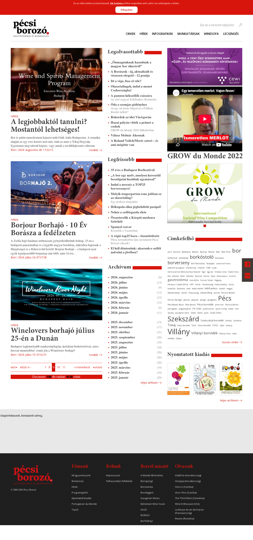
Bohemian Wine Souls (153, 504)
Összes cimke (230, 342)
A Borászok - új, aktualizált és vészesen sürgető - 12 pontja (132, 73)
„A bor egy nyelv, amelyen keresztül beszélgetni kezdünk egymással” (136, 177)
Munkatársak (188, 34)
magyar (230, 288)
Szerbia (228, 320)
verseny (229, 325)
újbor (222, 325)
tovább (93, 150)
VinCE (144, 509)
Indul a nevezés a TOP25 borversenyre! (128, 186)
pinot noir (219, 304)
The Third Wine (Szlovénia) (189, 498)
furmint (232, 276)
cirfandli (201, 267)
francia (206, 276)
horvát (198, 284)
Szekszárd (183, 318)
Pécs (225, 298)
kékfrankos (211, 288)
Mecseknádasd (174, 292)
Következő (84, 367)
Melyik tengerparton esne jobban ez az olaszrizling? (136, 196)
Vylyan (179, 338)
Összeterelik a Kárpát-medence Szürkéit (133, 219)
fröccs (213, 276)
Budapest (210, 263)
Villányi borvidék (204, 333)
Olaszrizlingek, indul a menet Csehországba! (131, 88)
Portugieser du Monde (84, 504)
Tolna (194, 325)
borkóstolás (183, 258)
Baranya (203, 252)
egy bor (210, 272)
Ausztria (176, 252)
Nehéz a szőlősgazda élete (129, 212)
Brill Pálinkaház (198, 263)
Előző (23, 367)
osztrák (217, 292)
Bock (218, 252)
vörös (234, 333)
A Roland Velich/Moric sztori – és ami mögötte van (134, 142)
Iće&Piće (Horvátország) (188, 475)
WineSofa (211, 34)
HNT (192, 284)
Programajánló (80, 492)
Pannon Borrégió (175, 300)
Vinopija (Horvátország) (188, 481)
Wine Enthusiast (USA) (187, 504)
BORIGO (145, 515)
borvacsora (219, 258)
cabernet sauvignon (176, 267)
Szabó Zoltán (216, 313)
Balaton (195, 252)
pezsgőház (212, 300)
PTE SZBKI (196, 308)
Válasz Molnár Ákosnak (128, 135)
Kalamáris (181, 288)
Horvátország (207, 284)
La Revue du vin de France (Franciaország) (189, 511)
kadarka (171, 288)
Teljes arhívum (149, 382)
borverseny (179, 263)
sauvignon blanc (182, 313)
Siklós (193, 313)
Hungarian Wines (150, 498)
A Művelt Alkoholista (152, 475)
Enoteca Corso (221, 272)
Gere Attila (194, 280)
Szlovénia (237, 320)
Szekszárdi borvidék (212, 320)
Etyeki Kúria (233, 272)
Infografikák (162, 34)
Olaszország (193, 292)
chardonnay (191, 267)
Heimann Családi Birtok (178, 284)
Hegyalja (218, 280)
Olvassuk (184, 466)
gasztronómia (178, 280)
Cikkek (130, 34)
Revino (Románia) (184, 518)
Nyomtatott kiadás (81, 498)
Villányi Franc (225, 333)
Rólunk (113, 466)
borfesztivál (172, 258)
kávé (188, 288)
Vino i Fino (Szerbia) (186, 492)
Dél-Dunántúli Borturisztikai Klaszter (184, 272)
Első (13, 367)
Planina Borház (232, 304)
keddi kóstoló (197, 288)
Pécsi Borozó (190, 304)
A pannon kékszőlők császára (131, 95)
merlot (184, 292)
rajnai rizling (221, 308)
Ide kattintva (117, 3)
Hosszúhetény (221, 284)
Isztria (231, 284)
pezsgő (203, 300)
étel (169, 276)
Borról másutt (155, 466)
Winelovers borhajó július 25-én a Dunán (52, 335)
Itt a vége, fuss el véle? (126, 81)
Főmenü (80, 466)
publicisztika (208, 308)
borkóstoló (202, 257)
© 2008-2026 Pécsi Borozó (23, 489)
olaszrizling (206, 292)
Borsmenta (147, 486)
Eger (204, 272)
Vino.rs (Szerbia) (184, 486)
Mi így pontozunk (81, 475)
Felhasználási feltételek (119, 481)
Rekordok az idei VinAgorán (131, 117)
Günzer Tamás (206, 280)
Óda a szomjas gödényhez (129, 104)
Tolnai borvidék (204, 325)
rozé (237, 308)
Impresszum (113, 475)
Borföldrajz (147, 521)
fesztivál (198, 276)
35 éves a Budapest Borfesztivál (133, 170)
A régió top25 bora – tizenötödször (135, 236)
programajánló (185, 308)
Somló (199, 313)
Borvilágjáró (147, 492)
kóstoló (222, 288)
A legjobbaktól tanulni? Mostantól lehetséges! (49, 126)
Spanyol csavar (121, 227)
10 (58, 367)
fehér (182, 276)
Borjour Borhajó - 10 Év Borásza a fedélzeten (49, 229)
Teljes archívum (229, 400)
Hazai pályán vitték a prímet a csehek (132, 124)
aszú (170, 252)
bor (236, 250)
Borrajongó (147, 481)
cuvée (214, 267)
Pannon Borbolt (228, 292)
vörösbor (171, 338)
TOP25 (215, 325)
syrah (206, 313)
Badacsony (186, 252)
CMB (208, 267)
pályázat (195, 300)
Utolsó (98, 367)
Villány (179, 331)
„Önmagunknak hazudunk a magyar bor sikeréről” (131, 64)
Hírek (144, 34)
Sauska (171, 313)
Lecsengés (231, 34)
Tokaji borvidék (183, 325)
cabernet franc (223, 263)
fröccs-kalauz (222, 276)
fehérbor (190, 276)
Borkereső (78, 481)
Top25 (75, 509)
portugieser (172, 308)
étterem (175, 276)
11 (63, 367)
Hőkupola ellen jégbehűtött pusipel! (136, 207)
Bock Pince (226, 252)
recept (230, 308)
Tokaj (172, 325)
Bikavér (211, 252)
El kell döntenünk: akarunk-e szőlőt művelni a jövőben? (136, 250)
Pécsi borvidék (205, 304)
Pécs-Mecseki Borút (176, 304)
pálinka (186, 300)
